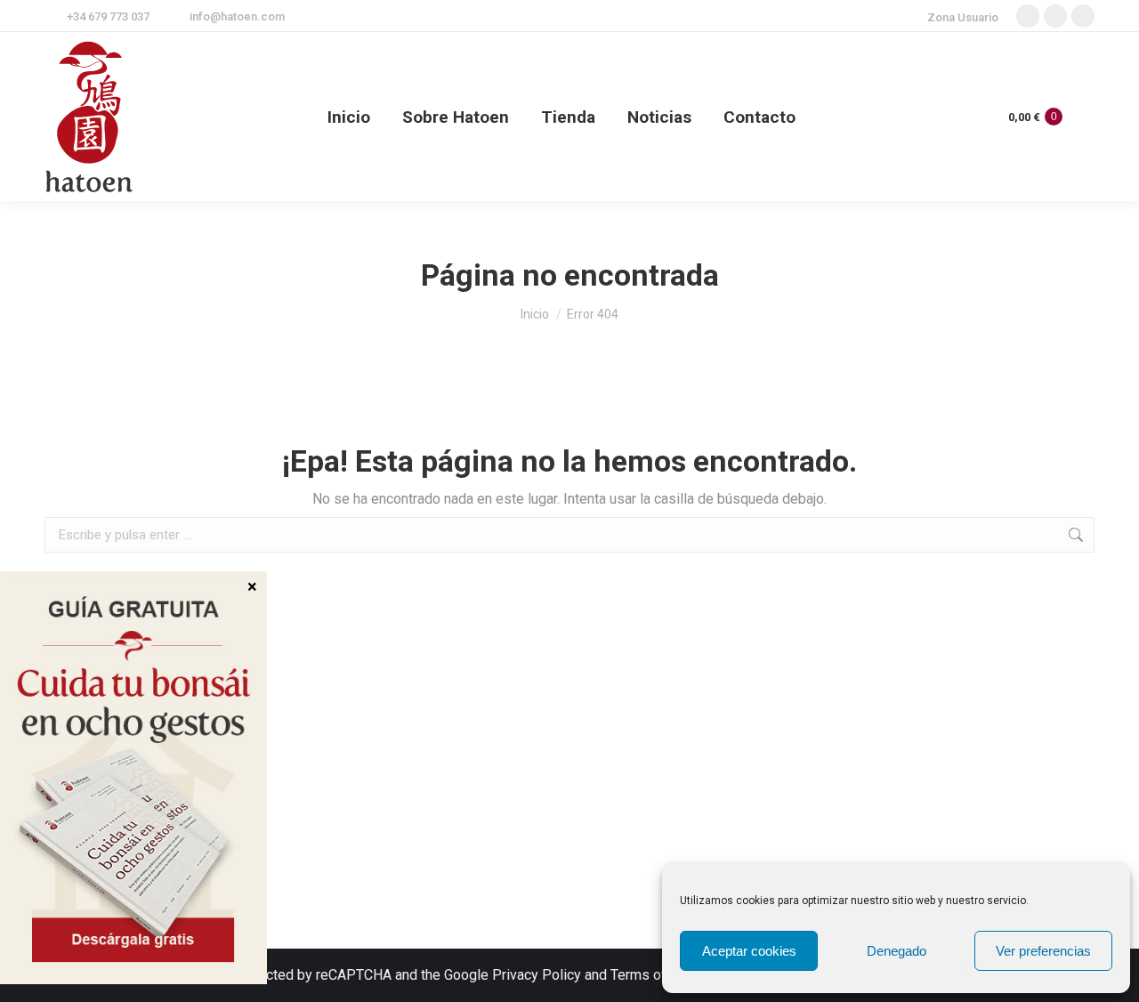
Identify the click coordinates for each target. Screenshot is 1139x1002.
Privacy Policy (536, 974)
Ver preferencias (1043, 950)
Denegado (896, 950)
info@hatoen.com (237, 16)
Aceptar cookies (749, 950)
